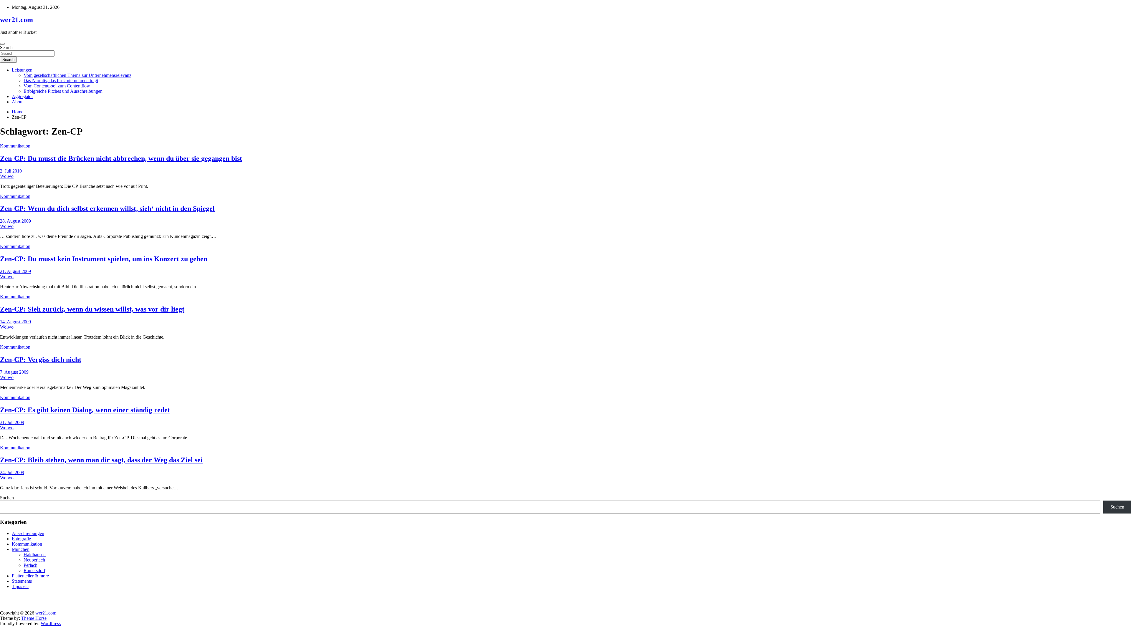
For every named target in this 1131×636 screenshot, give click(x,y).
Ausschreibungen (28, 533)
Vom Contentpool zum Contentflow (57, 85)
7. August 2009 (14, 372)
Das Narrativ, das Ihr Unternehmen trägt (61, 80)
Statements (22, 581)
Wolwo (7, 176)
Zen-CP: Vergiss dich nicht (40, 359)
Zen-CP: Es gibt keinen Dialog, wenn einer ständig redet (85, 410)
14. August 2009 (15, 321)
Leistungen (22, 69)
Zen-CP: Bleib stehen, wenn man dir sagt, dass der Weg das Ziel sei (101, 460)
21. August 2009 (15, 271)
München (20, 549)
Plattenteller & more (30, 575)
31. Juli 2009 (12, 422)
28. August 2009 (15, 220)
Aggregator (22, 96)
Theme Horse (34, 618)
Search (6, 47)
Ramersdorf (34, 570)
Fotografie (21, 538)
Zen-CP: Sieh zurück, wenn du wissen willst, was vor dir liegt (92, 309)
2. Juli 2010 (11, 170)
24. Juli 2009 (12, 472)
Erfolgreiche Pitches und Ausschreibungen (63, 91)
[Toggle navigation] (2, 44)
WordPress (51, 623)
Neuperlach (34, 559)
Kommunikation (15, 145)
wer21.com (16, 20)
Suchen (7, 497)
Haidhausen (35, 554)
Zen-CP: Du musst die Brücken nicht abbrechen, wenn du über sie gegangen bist (121, 158)
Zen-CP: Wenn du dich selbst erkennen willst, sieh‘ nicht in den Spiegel (107, 208)
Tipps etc (20, 586)
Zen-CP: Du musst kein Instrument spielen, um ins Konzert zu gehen (103, 259)
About (18, 101)
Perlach (30, 565)
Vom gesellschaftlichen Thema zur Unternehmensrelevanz (77, 75)
